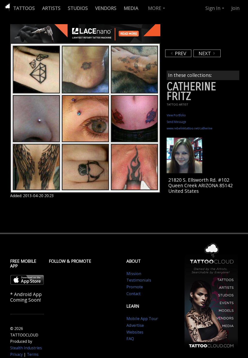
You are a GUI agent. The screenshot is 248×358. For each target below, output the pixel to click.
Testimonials (138, 280)
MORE (155, 8)
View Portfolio (176, 115)
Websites (134, 332)
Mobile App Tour (142, 318)
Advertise (135, 325)
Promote (134, 287)
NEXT (205, 53)
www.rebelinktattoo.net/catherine (189, 128)
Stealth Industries (26, 348)
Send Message (176, 122)
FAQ (130, 338)
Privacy (16, 354)
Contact (133, 293)
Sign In (213, 8)
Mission (133, 273)
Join (235, 8)
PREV (180, 53)
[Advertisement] (204, 36)
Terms (33, 354)
